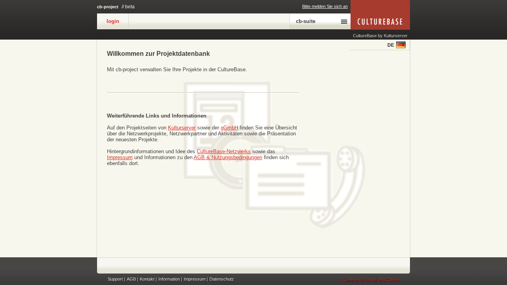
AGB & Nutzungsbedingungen (228, 157)
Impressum (120, 157)
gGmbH (229, 128)
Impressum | (196, 279)
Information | (170, 279)
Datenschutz (222, 279)
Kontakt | (148, 279)
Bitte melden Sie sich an (325, 6)
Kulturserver (182, 128)
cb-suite (305, 21)
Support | (116, 279)
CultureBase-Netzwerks (224, 151)
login (113, 21)
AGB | (132, 279)
